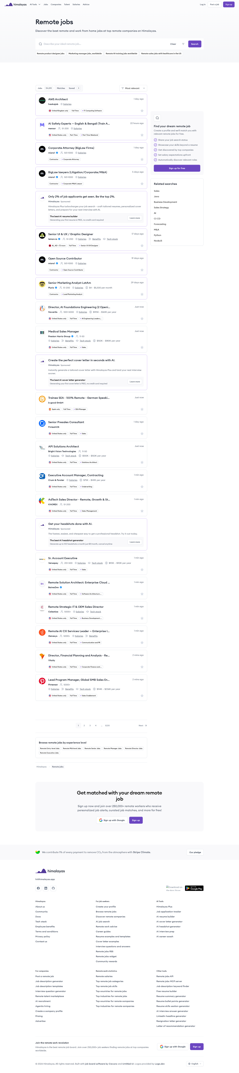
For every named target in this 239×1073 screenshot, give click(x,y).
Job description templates (49, 986)
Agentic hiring (42, 1006)
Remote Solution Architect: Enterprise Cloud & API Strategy (79, 582)
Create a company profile (49, 1011)
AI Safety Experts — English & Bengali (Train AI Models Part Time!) (79, 123)
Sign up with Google (114, 820)
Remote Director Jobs (133, 748)
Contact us (41, 941)
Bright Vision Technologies (62, 451)
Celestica (53, 611)
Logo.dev (160, 1063)
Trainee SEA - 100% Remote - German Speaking (79, 397)
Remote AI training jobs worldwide (121, 53)
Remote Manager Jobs (113, 748)
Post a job (214, 4)
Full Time (75, 111)
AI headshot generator (168, 926)
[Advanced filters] (183, 44)
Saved (74, 88)
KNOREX (53, 504)
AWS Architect (58, 99)
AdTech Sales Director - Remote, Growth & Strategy (79, 499)
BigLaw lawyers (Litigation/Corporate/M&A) (77, 172)
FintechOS (53, 427)
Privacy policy (42, 936)
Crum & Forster (56, 480)
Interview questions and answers (113, 946)
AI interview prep (165, 931)
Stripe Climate (141, 852)
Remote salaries (104, 976)
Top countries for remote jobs (111, 991)
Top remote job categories (109, 981)
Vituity (51, 660)
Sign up (228, 4)
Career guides (103, 931)
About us (40, 906)
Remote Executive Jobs (49, 753)
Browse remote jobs (106, 911)
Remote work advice (106, 926)
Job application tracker (168, 911)
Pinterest (53, 684)
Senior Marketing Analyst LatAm (69, 282)
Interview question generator (50, 991)
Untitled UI (128, 1063)
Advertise (40, 1021)
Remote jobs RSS (104, 951)
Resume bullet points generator (172, 1001)
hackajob (53, 104)
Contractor (54, 159)
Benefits (95, 239)
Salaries (76, 4)
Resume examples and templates (113, 936)
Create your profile (106, 906)
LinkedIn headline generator (171, 1016)
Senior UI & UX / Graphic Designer (70, 234)
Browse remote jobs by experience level (62, 742)
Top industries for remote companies (115, 1006)
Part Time (74, 135)
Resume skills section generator (173, 1006)
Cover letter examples (107, 941)
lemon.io (52, 239)
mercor (52, 128)
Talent (67, 4)
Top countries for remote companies (115, 1001)
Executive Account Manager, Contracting (75, 475)
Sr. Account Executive (62, 558)
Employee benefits (45, 926)
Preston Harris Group (59, 336)
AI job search (103, 921)
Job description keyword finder (172, 986)
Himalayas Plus (164, 906)
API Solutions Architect (63, 446)
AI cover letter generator (169, 921)
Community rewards (106, 961)
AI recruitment (42, 1001)
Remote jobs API (164, 976)
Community (41, 911)
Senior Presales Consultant (66, 422)
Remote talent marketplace (49, 996)
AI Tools (33, 4)
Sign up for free (177, 168)
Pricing (39, 1016)
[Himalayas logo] (15, 4)
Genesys (52, 636)
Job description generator (49, 981)
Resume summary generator (171, 996)
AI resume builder (165, 916)
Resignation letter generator (171, 1021)
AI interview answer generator (172, 1011)
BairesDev (53, 587)
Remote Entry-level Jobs (49, 748)
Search (194, 44)
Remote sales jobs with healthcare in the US (161, 53)
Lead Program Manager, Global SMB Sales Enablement (79, 679)
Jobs (46, 4)
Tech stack (110, 239)
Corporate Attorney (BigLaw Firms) (71, 148)
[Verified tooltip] (56, 153)
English (195, 1063)
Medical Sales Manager (63, 331)
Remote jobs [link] (57, 766)
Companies (56, 4)
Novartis (52, 312)
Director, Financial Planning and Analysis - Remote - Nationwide (79, 655)
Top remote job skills (106, 986)
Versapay (53, 563)
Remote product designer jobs (50, 53)
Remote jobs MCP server (169, 981)
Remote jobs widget (106, 956)
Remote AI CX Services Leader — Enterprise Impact (79, 631)
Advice (86, 4)
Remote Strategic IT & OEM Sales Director (76, 606)
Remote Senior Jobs (92, 748)
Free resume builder (166, 991)
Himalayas (42, 766)
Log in (203, 4)
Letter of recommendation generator (175, 1026)
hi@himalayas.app (45, 879)
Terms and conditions (46, 931)
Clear (173, 44)
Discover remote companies (110, 916)
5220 (107, 726)
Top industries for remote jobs (111, 996)
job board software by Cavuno (101, 1063)
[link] (41, 767)
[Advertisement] (91, 75)
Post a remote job (44, 976)
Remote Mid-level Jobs (72, 748)
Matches (61, 88)
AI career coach (164, 936)
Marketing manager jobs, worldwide (85, 53)
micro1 (51, 152)
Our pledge (195, 852)
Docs (38, 916)
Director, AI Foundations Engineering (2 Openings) (79, 307)
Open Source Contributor (65, 258)
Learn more (135, 218)
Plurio (51, 287)
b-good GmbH (55, 402)
